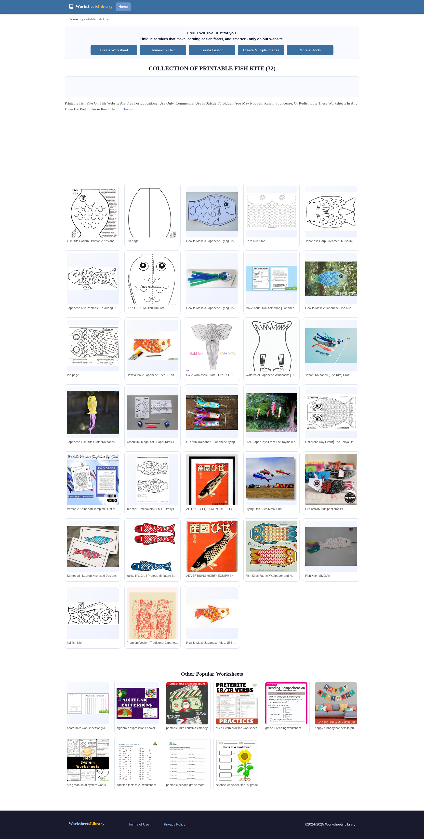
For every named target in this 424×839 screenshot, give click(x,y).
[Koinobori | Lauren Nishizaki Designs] (93, 546)
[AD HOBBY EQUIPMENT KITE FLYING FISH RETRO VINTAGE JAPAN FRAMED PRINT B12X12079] (212, 487)
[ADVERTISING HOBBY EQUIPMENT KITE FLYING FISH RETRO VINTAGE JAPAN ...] (212, 555)
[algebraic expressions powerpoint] (138, 703)
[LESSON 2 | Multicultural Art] (152, 286)
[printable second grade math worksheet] (187, 766)
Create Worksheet (114, 50)
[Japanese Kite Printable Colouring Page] (92, 278)
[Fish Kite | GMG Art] (331, 546)
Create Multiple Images (261, 50)
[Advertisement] (212, 149)
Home (123, 7)
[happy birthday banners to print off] (336, 703)
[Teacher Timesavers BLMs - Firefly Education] (152, 479)
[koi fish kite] (93, 613)
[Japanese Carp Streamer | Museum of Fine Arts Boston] (331, 211)
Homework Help (163, 50)
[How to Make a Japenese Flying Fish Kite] (212, 211)
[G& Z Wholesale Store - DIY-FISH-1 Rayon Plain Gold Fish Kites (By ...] (212, 345)
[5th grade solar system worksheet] (88, 760)
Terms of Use (139, 824)
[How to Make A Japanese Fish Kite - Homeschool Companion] (331, 279)
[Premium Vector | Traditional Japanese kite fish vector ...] (152, 621)
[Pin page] (152, 222)
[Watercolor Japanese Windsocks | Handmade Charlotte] (271, 354)
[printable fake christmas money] (187, 714)
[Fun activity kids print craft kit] (331, 479)
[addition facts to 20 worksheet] (138, 766)
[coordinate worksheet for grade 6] (88, 703)
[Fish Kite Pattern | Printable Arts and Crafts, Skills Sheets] (93, 219)
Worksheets (87, 823)
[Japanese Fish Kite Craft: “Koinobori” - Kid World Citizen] (93, 412)
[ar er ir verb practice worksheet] (237, 703)
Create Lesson (212, 50)
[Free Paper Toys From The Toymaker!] (271, 412)
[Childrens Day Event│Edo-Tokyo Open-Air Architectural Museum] (331, 412)
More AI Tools (310, 50)
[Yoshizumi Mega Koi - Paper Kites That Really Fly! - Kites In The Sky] (152, 412)
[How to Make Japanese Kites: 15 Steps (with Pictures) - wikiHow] (152, 345)
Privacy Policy (174, 824)
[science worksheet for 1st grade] (237, 769)
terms (128, 109)
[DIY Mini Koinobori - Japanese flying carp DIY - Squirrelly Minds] (212, 412)
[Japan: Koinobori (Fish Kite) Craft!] (331, 345)
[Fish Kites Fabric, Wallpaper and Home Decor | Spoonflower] (271, 546)
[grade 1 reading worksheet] (286, 712)
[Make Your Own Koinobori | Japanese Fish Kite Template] (271, 278)
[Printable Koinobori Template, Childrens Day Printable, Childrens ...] (93, 479)
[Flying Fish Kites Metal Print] (271, 479)
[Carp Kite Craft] (271, 211)
